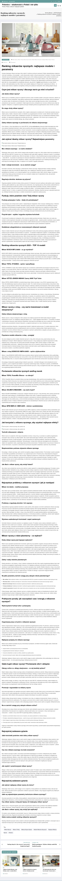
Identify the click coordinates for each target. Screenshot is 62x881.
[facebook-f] (51, 1)
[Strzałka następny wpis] (59, 844)
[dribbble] (55, 1)
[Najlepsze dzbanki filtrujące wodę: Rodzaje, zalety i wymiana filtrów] (11, 861)
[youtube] (59, 1)
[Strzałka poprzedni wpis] (2, 844)
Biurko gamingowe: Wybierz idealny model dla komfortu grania (44, 845)
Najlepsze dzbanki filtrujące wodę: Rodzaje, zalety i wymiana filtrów (10, 870)
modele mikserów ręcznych (37, 59)
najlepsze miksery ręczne (46, 59)
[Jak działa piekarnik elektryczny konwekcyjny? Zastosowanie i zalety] (50, 861)
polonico (53, 59)
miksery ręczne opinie (27, 59)
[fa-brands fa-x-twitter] (53, 1)
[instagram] (57, 1)
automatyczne (36, 126)
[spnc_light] (60, 5)
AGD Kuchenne (5, 59)
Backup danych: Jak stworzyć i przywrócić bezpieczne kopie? (19, 845)
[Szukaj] (58, 5)
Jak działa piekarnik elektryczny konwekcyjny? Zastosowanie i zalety (49, 870)
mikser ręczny (14, 59)
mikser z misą (20, 59)
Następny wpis (35, 842)
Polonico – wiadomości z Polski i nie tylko (20, 4)
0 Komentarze (13, 62)
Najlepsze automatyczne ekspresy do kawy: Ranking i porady (30, 870)
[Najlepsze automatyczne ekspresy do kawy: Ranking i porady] (31, 861)
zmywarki (55, 135)
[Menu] (55, 5)
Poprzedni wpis (26, 842)
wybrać (38, 82)
